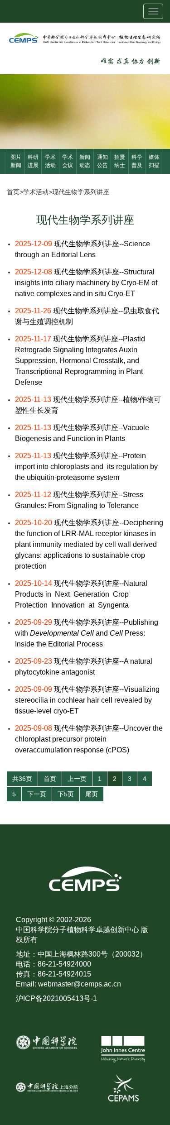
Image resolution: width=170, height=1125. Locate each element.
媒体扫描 (154, 161)
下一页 (36, 794)
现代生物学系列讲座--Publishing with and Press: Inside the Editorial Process (86, 633)
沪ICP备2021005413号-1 (56, 998)
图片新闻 (15, 161)
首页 (13, 192)
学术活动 (50, 161)
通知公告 (102, 161)
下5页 (66, 794)
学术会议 (67, 161)
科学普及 (136, 161)
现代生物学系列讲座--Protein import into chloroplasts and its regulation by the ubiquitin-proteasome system (86, 466)
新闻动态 (84, 161)
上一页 (77, 778)
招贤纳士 (119, 161)
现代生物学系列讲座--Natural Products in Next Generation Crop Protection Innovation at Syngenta (81, 594)
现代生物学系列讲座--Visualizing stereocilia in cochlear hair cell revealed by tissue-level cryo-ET (87, 700)
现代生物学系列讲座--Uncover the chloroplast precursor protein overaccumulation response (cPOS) (89, 739)
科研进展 (33, 161)
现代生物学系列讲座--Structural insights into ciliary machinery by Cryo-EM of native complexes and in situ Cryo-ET (86, 282)
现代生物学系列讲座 (80, 192)
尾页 (91, 794)
